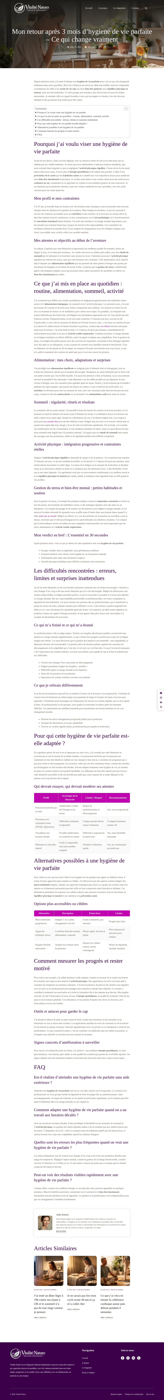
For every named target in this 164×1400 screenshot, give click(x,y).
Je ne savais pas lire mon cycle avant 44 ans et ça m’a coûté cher (81, 1299)
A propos (102, 8)
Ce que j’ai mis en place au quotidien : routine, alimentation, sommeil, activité (73, 116)
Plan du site (150, 1394)
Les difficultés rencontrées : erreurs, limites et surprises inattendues (67, 120)
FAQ (39, 134)
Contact (135, 8)
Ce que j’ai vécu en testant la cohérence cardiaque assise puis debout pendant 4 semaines (113, 1304)
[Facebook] (122, 1358)
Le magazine (119, 8)
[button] (146, 8)
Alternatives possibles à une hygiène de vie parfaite (60, 127)
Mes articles (92, 47)
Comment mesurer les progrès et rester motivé (58, 131)
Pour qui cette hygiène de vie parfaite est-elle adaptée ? (62, 123)
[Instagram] (128, 1358)
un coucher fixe (51, 421)
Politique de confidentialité (134, 1394)
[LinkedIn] (133, 1358)
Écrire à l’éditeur (88, 1373)
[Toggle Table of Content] (125, 109)
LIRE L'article (40, 1317)
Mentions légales (116, 1394)
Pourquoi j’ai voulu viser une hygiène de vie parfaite (61, 112)
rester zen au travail (47, 516)
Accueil (88, 8)
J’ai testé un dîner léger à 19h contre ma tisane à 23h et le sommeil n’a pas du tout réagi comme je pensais (48, 1304)
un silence (105, 326)
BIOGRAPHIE (61, 1231)
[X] (138, 1358)
